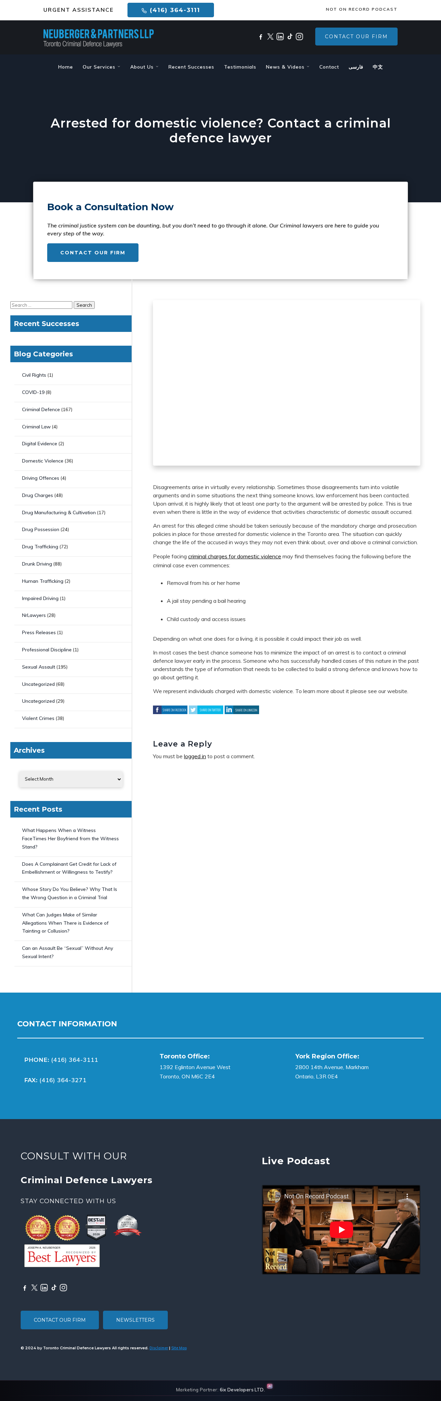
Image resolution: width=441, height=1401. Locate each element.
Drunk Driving (37, 564)
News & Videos (286, 67)
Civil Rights (34, 375)
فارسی (356, 67)
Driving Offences (40, 478)
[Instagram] (299, 36)
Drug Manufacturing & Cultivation (59, 512)
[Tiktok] (290, 36)
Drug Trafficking (40, 547)
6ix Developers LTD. (242, 1389)
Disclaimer (159, 1348)
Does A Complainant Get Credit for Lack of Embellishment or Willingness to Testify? (69, 868)
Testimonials (240, 67)
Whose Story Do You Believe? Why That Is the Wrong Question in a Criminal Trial (69, 893)
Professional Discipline (47, 650)
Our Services (100, 67)
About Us (142, 67)
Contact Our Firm (356, 36)
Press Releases (39, 632)
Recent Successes (191, 67)
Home (65, 67)
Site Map (179, 1348)
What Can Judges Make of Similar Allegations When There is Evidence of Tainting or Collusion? (65, 923)
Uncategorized (38, 684)
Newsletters (135, 1320)
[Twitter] (270, 36)
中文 (378, 67)
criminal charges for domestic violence (234, 556)
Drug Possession (40, 529)
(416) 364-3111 (173, 10)
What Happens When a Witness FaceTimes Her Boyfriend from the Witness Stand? (70, 838)
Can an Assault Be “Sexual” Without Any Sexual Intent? (67, 952)
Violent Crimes (38, 718)
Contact (329, 67)
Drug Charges (37, 495)
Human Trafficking (42, 581)
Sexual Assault (38, 667)
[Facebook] (261, 36)
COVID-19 (33, 392)
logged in (195, 756)
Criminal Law (36, 427)
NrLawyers (34, 615)
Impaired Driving (40, 598)
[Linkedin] (280, 36)
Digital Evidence (39, 443)
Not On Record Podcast (362, 9)
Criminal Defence (41, 409)
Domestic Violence (42, 461)
